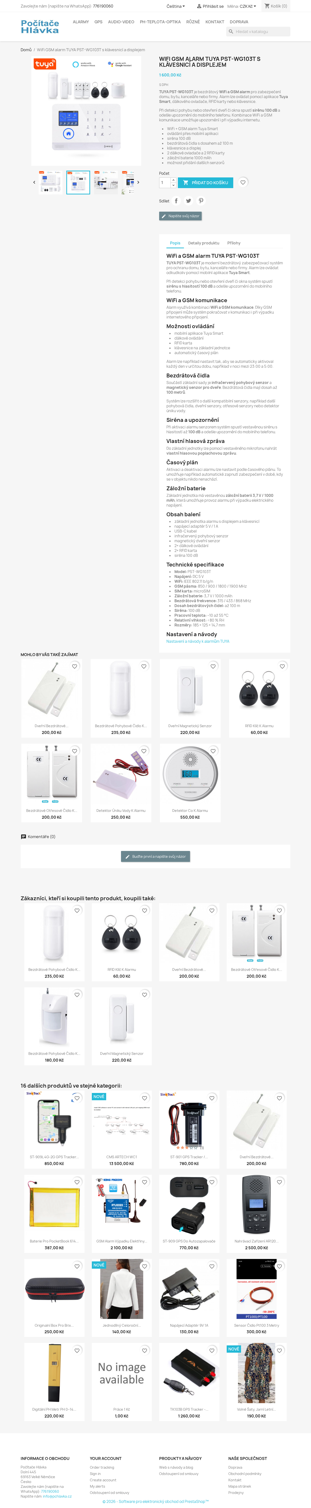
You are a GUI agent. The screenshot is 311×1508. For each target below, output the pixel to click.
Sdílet (176, 201)
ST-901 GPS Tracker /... (189, 1157)
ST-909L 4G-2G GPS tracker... (54, 1157)
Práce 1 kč (121, 1409)
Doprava (239, 22)
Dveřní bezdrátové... (52, 726)
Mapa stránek (239, 1486)
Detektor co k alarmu (190, 810)
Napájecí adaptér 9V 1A (189, 1325)
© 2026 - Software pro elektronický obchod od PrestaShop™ (156, 1501)
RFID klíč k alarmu (259, 726)
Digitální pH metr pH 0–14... (54, 1409)
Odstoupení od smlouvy (109, 1492)
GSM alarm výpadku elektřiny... (121, 1241)
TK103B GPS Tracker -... (189, 1409)
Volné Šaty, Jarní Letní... (256, 1409)
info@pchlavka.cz (57, 1496)
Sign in (95, 1473)
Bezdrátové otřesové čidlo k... (51, 810)
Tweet (188, 201)
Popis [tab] (175, 243)
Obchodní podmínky (244, 1473)
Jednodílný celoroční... (122, 1325)
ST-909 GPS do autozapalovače (189, 1241)
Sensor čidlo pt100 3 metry (256, 1325)
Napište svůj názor (183, 216)
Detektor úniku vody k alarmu (121, 810)
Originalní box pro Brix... (54, 1325)
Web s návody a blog (176, 1467)
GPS (99, 22)
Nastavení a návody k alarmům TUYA (197, 641)
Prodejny (236, 1492)
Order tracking (102, 1467)
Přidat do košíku (205, 182)
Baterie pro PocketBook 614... (54, 1241)
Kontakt (215, 22)
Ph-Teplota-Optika (160, 22)
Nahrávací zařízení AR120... (257, 1241)
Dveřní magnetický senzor (190, 726)
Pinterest (201, 201)
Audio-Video (121, 22)
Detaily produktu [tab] (203, 243)
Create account (103, 1480)
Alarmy (81, 22)
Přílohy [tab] (234, 243)
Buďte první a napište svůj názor (159, 856)
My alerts (97, 1486)
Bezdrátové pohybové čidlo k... (121, 726)
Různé (193, 22)
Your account (105, 1458)
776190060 (103, 6)
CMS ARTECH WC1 (121, 1157)
